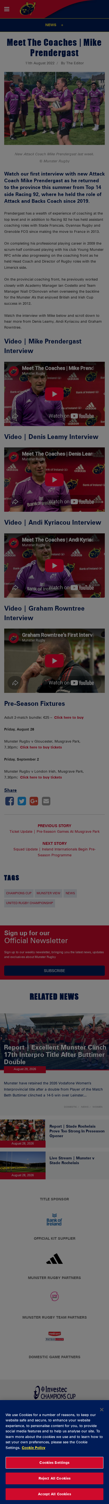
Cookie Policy (33, 1447)
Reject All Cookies (54, 1478)
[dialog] (54, 1452)
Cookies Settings (54, 1462)
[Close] (101, 1409)
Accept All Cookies (54, 1494)
